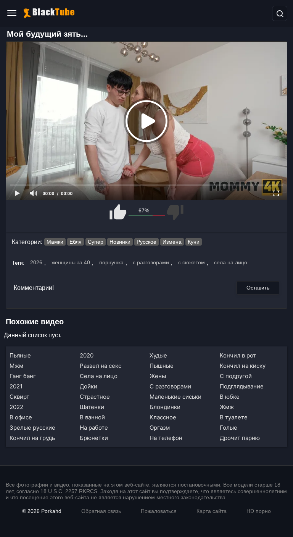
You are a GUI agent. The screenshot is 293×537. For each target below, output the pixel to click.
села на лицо (230, 262)
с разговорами (151, 262)
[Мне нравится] (118, 212)
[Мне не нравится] (174, 212)
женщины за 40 (71, 262)
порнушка (111, 262)
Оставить (257, 288)
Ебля (75, 242)
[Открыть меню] (12, 13)
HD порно (258, 511)
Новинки (119, 242)
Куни (194, 242)
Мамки (55, 242)
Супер (95, 242)
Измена (172, 242)
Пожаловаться (159, 511)
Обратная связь (101, 511)
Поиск (279, 13)
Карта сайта (211, 511)
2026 (36, 262)
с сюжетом (191, 262)
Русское (146, 242)
